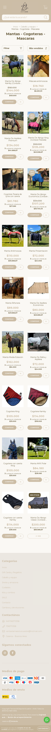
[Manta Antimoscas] (21, 267)
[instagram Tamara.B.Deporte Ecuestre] (5, 653)
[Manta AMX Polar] (46, 480)
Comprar (9, 102)
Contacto (6, 602)
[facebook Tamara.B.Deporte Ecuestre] (13, 653)
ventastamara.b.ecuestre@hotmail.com (24, 631)
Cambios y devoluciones (13, 607)
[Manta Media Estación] (21, 373)
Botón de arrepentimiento (20, 717)
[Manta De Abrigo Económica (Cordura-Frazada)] (46, 215)
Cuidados (6, 587)
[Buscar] (46, 17)
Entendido (43, 728)
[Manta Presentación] (46, 267)
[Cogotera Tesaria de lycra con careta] (21, 212)
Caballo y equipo (28, 27)
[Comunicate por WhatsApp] (47, 720)
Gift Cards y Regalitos (12, 572)
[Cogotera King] (21, 427)
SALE (4, 597)
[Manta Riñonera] (21, 319)
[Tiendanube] (10, 722)
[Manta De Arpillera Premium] (21, 157)
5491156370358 (12, 621)
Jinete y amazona (10, 582)
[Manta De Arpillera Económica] (46, 321)
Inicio (15, 27)
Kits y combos (8, 592)
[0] (45, 8)
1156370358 (11, 626)
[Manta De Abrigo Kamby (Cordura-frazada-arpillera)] (21, 102)
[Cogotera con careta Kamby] (21, 536)
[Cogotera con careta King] (21, 482)
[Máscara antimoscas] (46, 97)
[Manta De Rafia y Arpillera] (46, 375)
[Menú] (5, 7)
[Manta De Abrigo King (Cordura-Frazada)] (46, 158)
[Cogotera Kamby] (46, 427)
